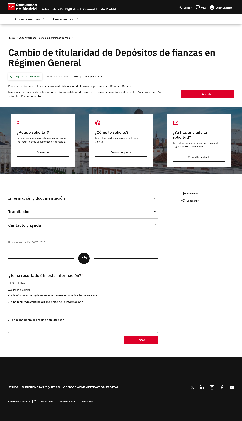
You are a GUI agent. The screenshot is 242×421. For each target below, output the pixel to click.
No (23, 283)
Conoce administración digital (91, 387)
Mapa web (47, 401)
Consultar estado (199, 157)
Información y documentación (36, 198)
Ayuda (13, 387)
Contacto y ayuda (24, 225)
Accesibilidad (67, 401)
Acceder (207, 94)
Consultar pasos (121, 152)
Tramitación (19, 211)
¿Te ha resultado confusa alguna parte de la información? (45, 302)
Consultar (43, 152)
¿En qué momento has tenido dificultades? (36, 319)
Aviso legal (88, 401)
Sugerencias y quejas (41, 387)
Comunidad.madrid (19, 401)
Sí (13, 283)
